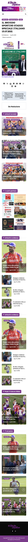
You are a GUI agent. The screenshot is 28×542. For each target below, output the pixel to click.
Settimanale (5, 19)
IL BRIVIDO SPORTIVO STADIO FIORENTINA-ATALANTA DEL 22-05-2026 (13, 154)
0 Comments (20, 270)
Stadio (20, 19)
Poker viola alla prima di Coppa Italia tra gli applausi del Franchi (11, 267)
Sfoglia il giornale (13, 19)
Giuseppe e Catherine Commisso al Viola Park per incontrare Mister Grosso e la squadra (11, 471)
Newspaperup (11, 539)
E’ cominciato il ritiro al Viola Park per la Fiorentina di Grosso (19, 303)
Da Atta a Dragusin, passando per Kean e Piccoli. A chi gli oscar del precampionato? (10, 491)
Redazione (15, 106)
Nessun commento (7, 37)
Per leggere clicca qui (8, 77)
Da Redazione (5, 35)
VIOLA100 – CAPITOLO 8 (12, 177)
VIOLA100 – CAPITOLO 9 (12, 131)
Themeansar (17, 539)
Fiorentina (6, 243)
